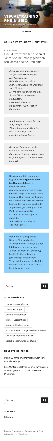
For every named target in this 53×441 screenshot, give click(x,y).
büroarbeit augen (14, 309)
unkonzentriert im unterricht (20, 335)
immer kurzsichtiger (16, 320)
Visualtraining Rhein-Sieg (21, 18)
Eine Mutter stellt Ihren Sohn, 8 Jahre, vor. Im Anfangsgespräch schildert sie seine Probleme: (24, 58)
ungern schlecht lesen (34, 330)
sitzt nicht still (13, 330)
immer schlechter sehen (18, 325)
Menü (28, 31)
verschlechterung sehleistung (21, 341)
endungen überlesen (16, 314)
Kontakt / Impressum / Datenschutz (20, 431)
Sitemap (8, 417)
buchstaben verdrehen (17, 304)
